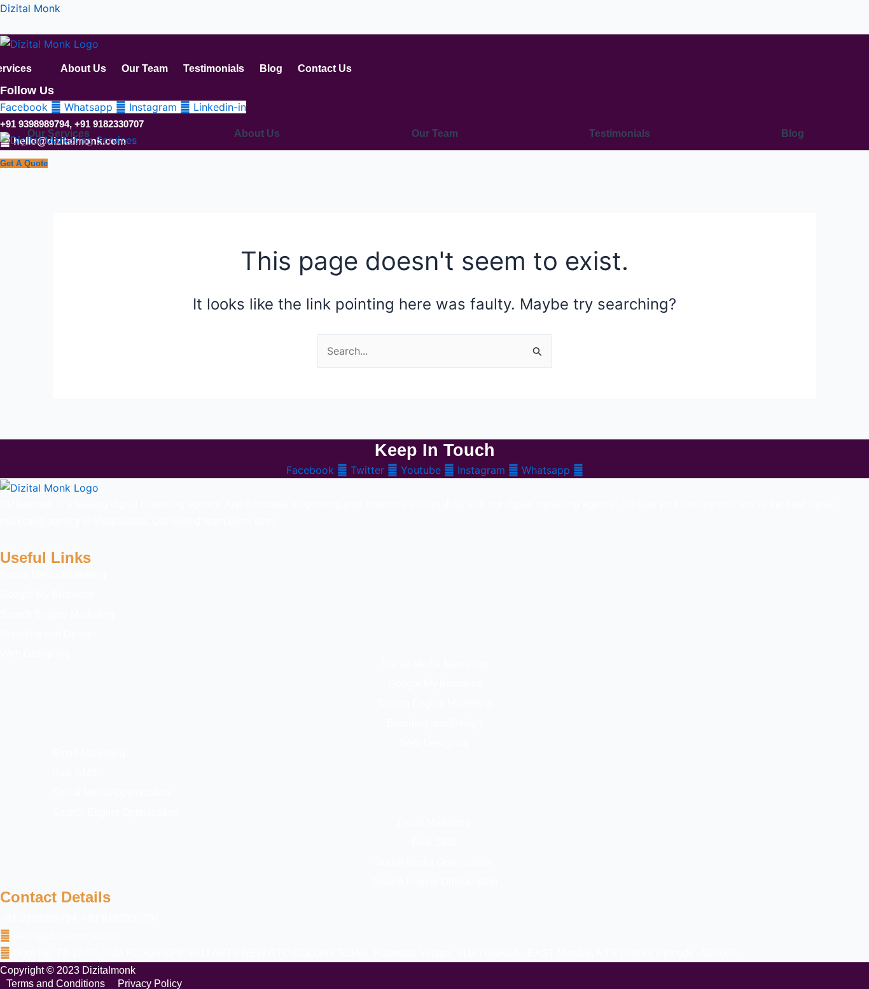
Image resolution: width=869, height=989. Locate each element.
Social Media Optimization (434, 862)
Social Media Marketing (53, 575)
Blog (271, 68)
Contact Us (325, 68)
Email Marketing (434, 823)
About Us (83, 68)
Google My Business (47, 595)
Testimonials (213, 68)
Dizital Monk (30, 8)
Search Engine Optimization (434, 882)
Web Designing (35, 654)
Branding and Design (48, 634)
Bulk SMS (434, 842)
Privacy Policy (150, 984)
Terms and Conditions (55, 984)
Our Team (145, 68)
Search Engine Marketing (57, 614)
